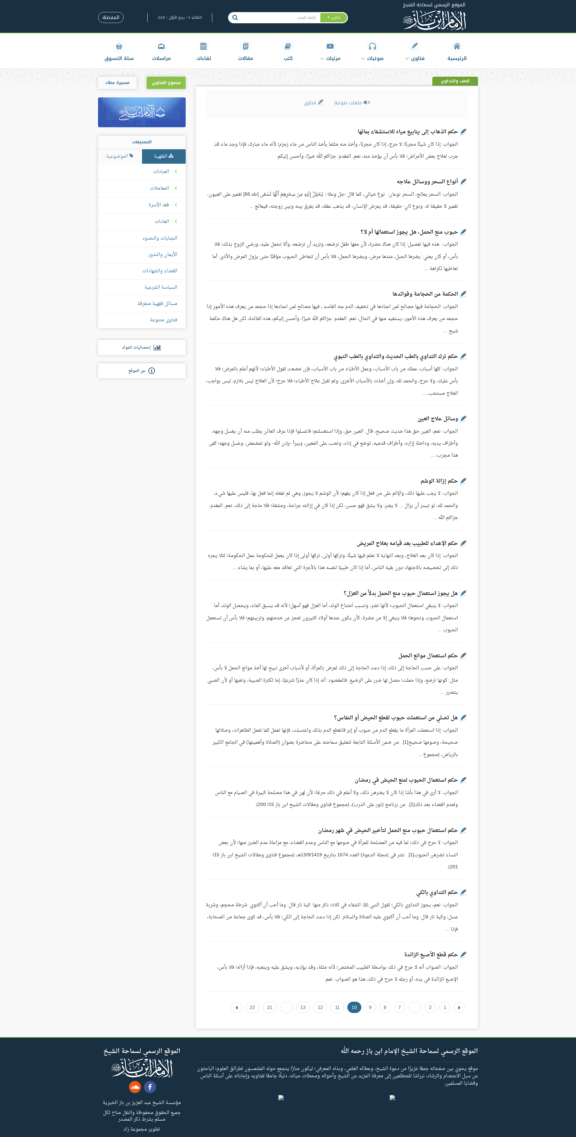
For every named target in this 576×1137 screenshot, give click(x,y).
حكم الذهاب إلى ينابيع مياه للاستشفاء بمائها (408, 132)
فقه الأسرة (159, 205)
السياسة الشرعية (160, 287)
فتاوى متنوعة (163, 320)
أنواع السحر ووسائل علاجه (427, 182)
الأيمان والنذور (162, 254)
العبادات (161, 172)
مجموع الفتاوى (166, 82)
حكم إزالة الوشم (439, 481)
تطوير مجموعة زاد (141, 1129)
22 (252, 1007)
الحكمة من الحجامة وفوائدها (425, 294)
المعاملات (159, 188)
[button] (415, 50)
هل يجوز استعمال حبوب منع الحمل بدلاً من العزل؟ (401, 594)
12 (320, 1007)
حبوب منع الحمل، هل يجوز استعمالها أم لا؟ (409, 232)
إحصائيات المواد (138, 347)
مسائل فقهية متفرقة (157, 303)
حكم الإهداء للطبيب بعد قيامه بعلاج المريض (407, 544)
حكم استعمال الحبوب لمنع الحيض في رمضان (406, 780)
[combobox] (281, 17)
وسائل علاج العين (438, 419)
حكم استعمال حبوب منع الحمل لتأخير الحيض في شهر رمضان (388, 831)
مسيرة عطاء (117, 82)
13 (303, 1007)
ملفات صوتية (349, 102)
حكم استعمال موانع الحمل (428, 656)
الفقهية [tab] (161, 156)
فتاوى (311, 102)
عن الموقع (138, 371)
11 (337, 1007)
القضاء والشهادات (159, 271)
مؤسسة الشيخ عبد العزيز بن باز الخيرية (142, 1102)
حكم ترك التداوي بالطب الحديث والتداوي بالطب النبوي (396, 357)
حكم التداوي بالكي (437, 893)
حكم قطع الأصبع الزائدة (431, 955)
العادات (162, 222)
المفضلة (110, 17)
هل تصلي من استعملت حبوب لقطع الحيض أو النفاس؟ (396, 718)
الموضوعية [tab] (117, 156)
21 (269, 1007)
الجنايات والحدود (159, 238)
